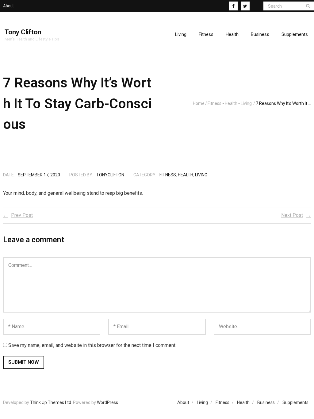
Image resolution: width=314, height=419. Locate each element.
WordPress (107, 402)
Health (231, 103)
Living (246, 103)
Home (199, 103)
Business (266, 402)
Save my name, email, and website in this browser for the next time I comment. (92, 345)
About (8, 5)
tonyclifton (110, 174)
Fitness (214, 103)
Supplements (295, 402)
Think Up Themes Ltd (50, 402)
